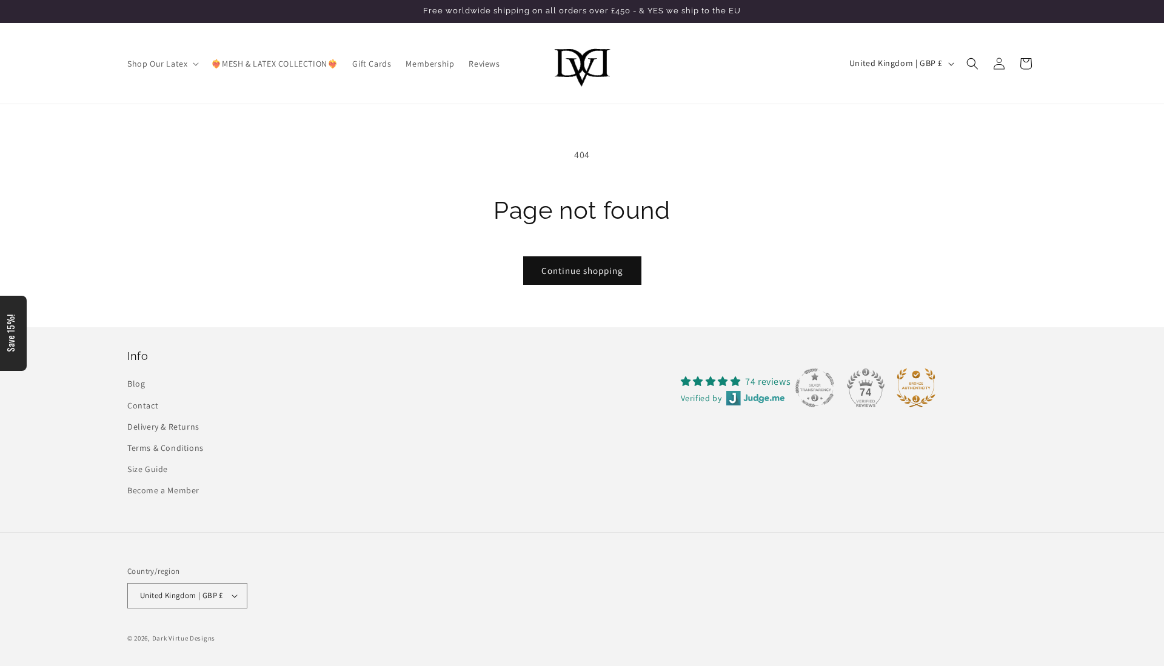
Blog (136, 383)
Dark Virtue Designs (183, 638)
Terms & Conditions (165, 447)
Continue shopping (582, 270)
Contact (142, 405)
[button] (162, 63)
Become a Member (163, 490)
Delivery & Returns (163, 426)
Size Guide (147, 469)
